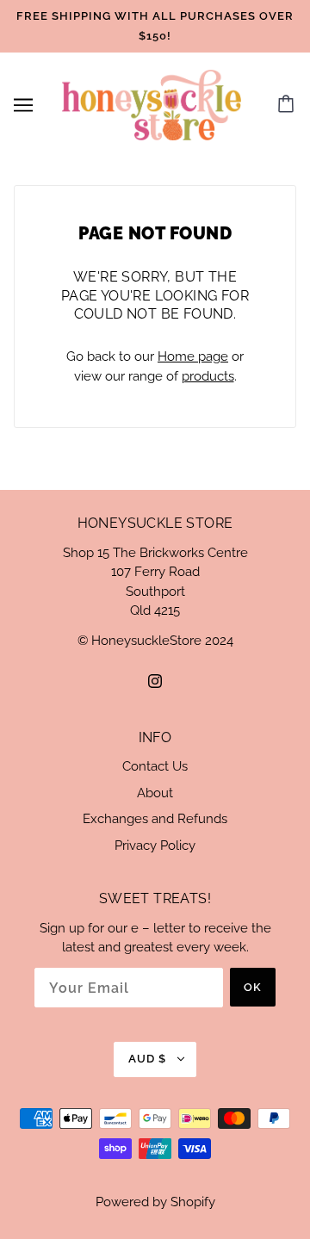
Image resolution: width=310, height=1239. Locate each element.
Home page (193, 356)
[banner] (151, 104)
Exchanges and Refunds (155, 819)
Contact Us (155, 766)
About (155, 793)
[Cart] (288, 105)
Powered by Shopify (155, 1202)
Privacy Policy (155, 845)
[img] (155, 680)
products (208, 376)
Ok (253, 987)
